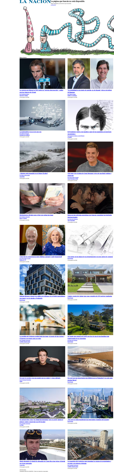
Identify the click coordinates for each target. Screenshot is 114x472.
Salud (21, 381)
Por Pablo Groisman (24, 133)
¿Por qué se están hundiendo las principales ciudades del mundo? (88, 419)
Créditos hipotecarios (25, 342)
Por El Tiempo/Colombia (25, 380)
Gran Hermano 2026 (73, 179)
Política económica (72, 95)
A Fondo (70, 137)
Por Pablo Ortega (72, 94)
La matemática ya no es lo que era (30, 132)
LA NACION (53, 5)
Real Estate (70, 258)
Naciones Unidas (24, 95)
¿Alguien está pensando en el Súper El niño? (34, 173)
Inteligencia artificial (25, 135)
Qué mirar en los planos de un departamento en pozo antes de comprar (90, 257)
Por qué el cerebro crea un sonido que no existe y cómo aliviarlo (40, 378)
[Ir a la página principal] (35, 2)
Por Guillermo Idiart (24, 94)
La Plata (21, 425)
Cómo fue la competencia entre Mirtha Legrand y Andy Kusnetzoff (41, 257)
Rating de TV (23, 260)
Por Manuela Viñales (72, 340)
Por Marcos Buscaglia (25, 175)
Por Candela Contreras (25, 340)
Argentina (22, 176)
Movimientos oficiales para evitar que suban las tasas (36, 215)
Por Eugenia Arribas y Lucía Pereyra (76, 136)
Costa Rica (22, 465)
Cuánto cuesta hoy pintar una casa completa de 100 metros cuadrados (90, 296)
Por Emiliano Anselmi (25, 217)
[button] (42, 73)
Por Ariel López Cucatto (73, 177)
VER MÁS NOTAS (23, 469)
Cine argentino (71, 220)
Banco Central (23, 218)
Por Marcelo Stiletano (73, 219)
